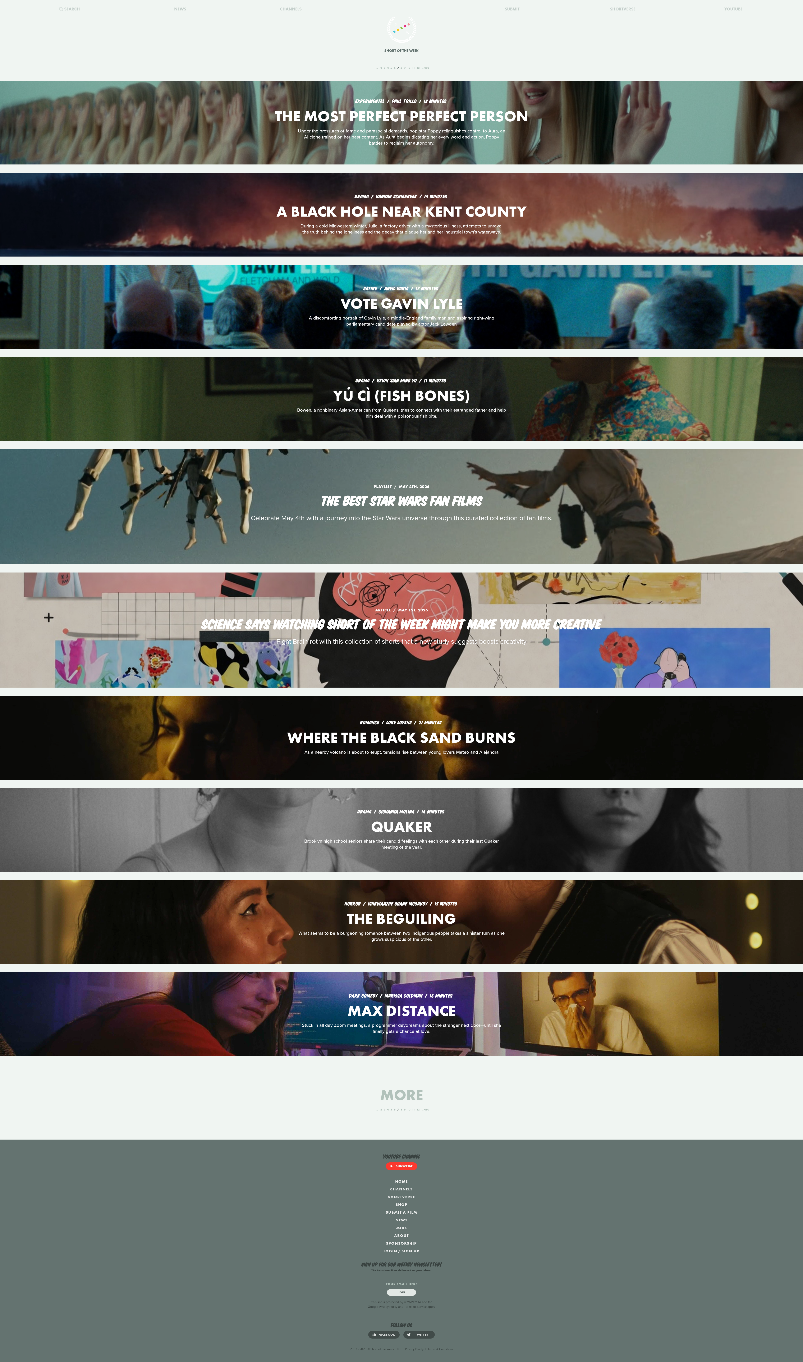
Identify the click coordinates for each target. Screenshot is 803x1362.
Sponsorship (401, 1243)
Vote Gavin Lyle (401, 303)
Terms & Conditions (440, 1349)
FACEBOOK (386, 1334)
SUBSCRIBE (404, 1166)
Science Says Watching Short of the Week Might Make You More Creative (401, 623)
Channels (401, 1189)
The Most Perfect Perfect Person (401, 116)
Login (390, 1251)
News (401, 1220)
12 (418, 68)
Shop (402, 1204)
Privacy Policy (388, 1307)
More (401, 1095)
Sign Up (410, 1251)
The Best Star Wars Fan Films (401, 499)
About (401, 1235)
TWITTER (421, 1334)
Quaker (401, 826)
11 (413, 68)
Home (401, 1181)
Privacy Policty (414, 1349)
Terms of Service (415, 1307)
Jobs (401, 1227)
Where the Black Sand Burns (401, 737)
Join (401, 1292)
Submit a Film (401, 1212)
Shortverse (401, 1196)
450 (426, 68)
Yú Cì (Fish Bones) (401, 395)
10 (408, 68)
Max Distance (402, 1011)
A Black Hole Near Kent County (401, 211)
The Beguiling (401, 918)
